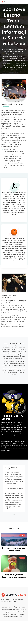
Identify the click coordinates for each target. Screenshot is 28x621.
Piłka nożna (14, 599)
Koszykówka (20, 599)
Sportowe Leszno (5, 599)
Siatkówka (3, 601)
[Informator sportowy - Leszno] (8, 2)
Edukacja (15, 601)
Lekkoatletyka (10, 601)
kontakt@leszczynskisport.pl (17, 616)
